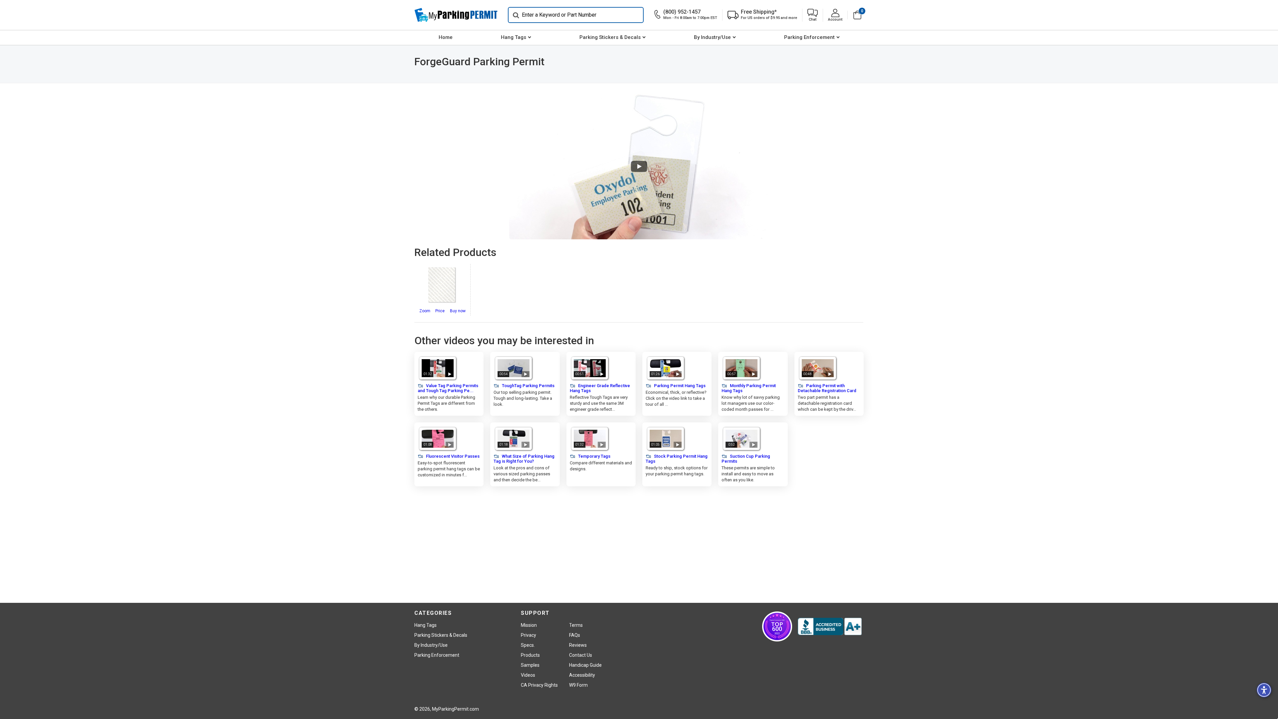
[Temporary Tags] (590, 439)
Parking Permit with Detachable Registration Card (827, 388)
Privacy (528, 635)
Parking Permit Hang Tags (679, 385)
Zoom (424, 311)
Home (446, 37)
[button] (812, 15)
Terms (576, 625)
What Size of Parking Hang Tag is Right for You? (524, 459)
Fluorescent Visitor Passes (452, 456)
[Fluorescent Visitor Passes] (438, 439)
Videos (528, 675)
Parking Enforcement (809, 37)
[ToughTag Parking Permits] (513, 368)
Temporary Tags (593, 456)
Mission (529, 625)
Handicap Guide (585, 665)
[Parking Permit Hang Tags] (666, 368)
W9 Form (578, 685)
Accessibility (582, 675)
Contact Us (580, 655)
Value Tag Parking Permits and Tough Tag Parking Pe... (448, 388)
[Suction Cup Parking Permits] (741, 439)
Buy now (458, 311)
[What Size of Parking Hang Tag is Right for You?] (513, 439)
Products (530, 655)
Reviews (578, 645)
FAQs (574, 635)
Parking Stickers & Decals (610, 37)
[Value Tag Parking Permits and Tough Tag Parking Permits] (438, 368)
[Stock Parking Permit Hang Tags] (666, 439)
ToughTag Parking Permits (527, 385)
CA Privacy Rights (539, 685)
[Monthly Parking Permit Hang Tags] (741, 368)
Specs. (528, 645)
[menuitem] (445, 37)
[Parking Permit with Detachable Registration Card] (818, 368)
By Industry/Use (712, 37)
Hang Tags (513, 37)
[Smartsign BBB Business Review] (830, 626)
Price (440, 311)
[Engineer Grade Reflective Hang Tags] (590, 368)
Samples (530, 665)
